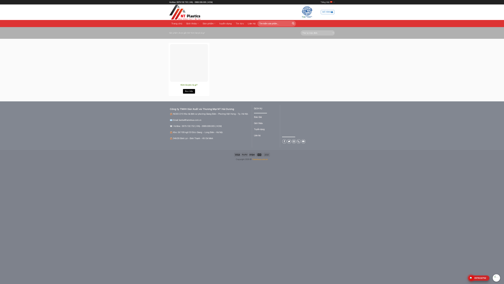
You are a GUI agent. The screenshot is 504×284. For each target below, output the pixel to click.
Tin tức (240, 23)
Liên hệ (252, 23)
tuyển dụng (225, 23)
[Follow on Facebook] (284, 141)
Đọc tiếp (189, 91)
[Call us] (298, 141)
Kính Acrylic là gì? (189, 85)
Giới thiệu (191, 23)
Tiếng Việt (325, 2)
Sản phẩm (208, 23)
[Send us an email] (294, 141)
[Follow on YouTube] (303, 141)
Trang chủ (176, 23)
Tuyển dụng (259, 129)
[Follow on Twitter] (289, 141)
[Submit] (293, 23)
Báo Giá (258, 117)
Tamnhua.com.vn (260, 159)
